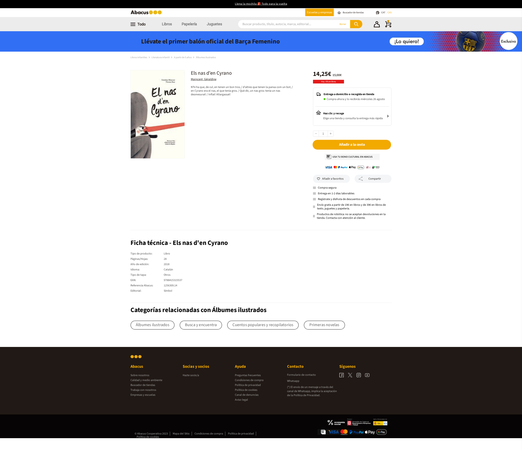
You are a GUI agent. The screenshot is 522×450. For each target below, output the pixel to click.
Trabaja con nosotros (143, 390)
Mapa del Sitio (181, 434)
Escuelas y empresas (319, 12)
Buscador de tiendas (142, 385)
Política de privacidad (248, 385)
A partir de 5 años (183, 57)
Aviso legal (241, 400)
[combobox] (281, 24)
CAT (383, 12)
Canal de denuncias (247, 395)
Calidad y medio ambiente (146, 380)
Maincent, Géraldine (203, 79)
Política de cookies (246, 390)
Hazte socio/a (191, 375)
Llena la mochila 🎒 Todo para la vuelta (261, 4)
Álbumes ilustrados (206, 57)
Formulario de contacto (301, 375)
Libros (167, 24)
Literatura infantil (161, 57)
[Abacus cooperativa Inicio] (147, 14)
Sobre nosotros (139, 375)
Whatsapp (293, 381)
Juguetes (214, 24)
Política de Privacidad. (307, 395)
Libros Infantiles (139, 57)
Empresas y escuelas (142, 395)
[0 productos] (388, 26)
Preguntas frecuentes (248, 375)
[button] (377, 25)
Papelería (189, 24)
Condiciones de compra (249, 380)
